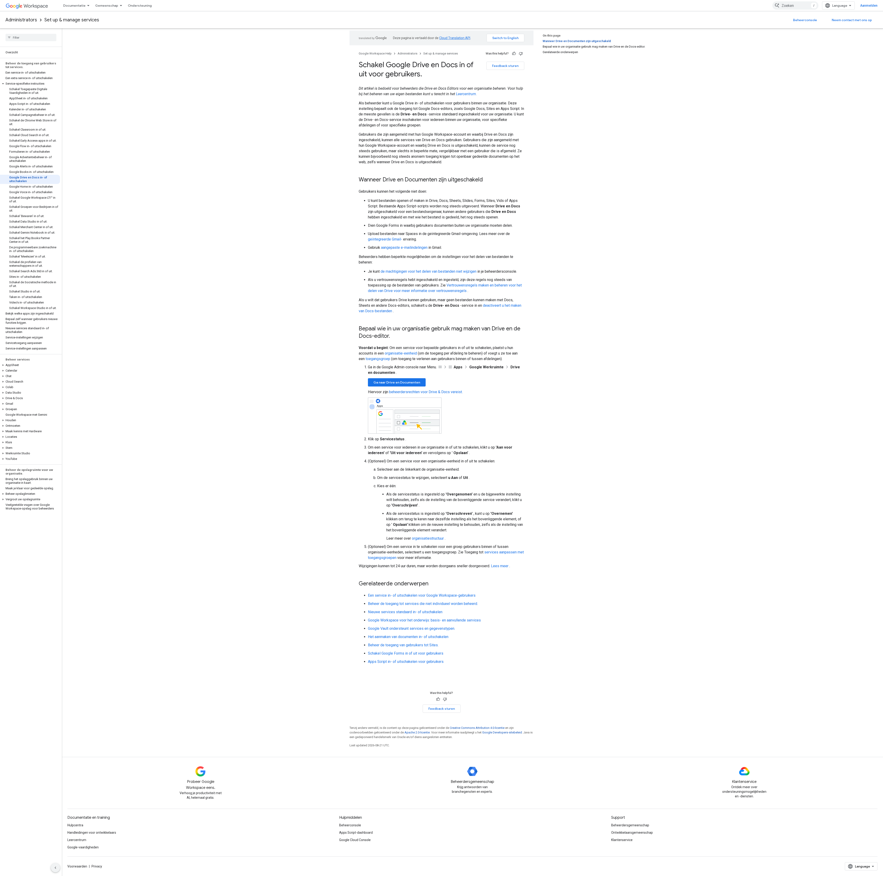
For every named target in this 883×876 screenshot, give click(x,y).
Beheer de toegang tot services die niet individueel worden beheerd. (423, 603)
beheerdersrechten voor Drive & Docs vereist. (426, 392)
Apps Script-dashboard (356, 832)
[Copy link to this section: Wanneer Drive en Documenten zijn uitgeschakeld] (487, 180)
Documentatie (74, 5)
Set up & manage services (71, 20)
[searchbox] (31, 37)
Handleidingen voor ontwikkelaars (91, 832)
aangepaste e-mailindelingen (404, 247)
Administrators (21, 20)
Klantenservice (622, 840)
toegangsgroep (378, 359)
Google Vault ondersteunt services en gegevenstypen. (411, 628)
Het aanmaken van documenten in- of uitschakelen (408, 637)
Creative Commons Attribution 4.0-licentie (477, 728)
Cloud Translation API (454, 38)
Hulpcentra (75, 825)
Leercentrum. (466, 94)
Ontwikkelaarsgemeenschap (632, 832)
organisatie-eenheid (401, 353)
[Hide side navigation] (55, 867)
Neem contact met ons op (852, 20)
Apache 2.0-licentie (417, 732)
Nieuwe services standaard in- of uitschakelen (405, 612)
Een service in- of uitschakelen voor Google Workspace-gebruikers (422, 595)
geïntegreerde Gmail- (385, 239)
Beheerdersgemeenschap (630, 825)
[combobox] (795, 5)
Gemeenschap (106, 5)
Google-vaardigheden (83, 847)
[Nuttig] (513, 53)
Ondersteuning (140, 5)
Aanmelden (868, 5)
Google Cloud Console (355, 840)
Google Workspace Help (375, 53)
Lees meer (499, 566)
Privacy (97, 866)
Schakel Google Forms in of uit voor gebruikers (405, 653)
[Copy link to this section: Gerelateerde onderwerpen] (433, 584)
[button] (30, 83)
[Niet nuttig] (520, 53)
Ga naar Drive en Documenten (396, 382)
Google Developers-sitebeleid (502, 732)
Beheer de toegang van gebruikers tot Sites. (403, 645)
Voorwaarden (77, 866)
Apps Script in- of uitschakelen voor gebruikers (406, 661)
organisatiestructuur (428, 538)
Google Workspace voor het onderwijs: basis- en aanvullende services (424, 620)
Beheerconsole (805, 20)
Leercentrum (76, 840)
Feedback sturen (505, 66)
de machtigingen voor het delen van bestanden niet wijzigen (428, 271)
